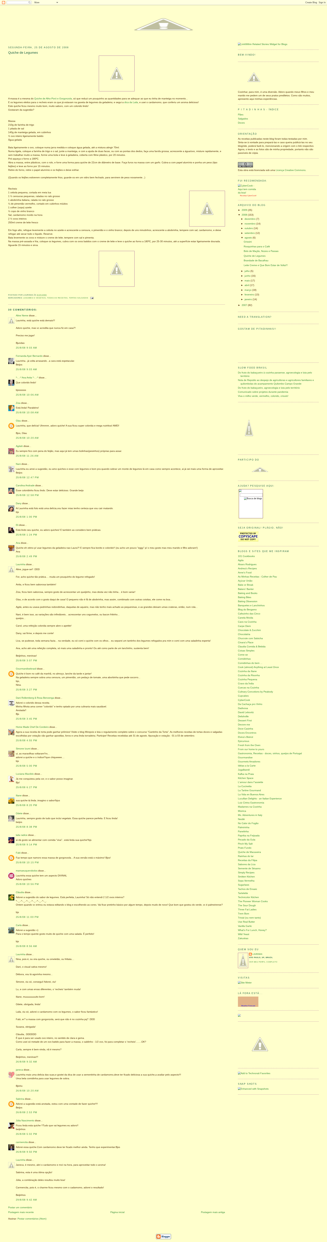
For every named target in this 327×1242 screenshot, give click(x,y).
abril (247, 285)
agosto (249, 237)
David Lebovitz (246, 712)
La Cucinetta (245, 786)
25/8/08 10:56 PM (27, 884)
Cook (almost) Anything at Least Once (258, 667)
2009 (245, 210)
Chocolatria (244, 634)
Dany (18, 503)
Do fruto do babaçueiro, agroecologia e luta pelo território (269, 388)
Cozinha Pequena (247, 679)
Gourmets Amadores (249, 761)
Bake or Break (245, 585)
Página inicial (117, 1212)
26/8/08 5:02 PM (26, 1134)
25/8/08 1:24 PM (26, 534)
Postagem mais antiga (213, 1212)
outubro (249, 228)
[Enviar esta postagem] (91, 298)
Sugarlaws (243, 885)
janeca (19, 1069)
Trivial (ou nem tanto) (249, 917)
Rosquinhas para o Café (257, 246)
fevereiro (250, 294)
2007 (245, 305)
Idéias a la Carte (247, 765)
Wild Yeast (243, 934)
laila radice (21, 835)
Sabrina (20, 1099)
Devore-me (244, 724)
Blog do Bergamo (247, 609)
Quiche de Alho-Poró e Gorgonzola (53, 98)
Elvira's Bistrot (245, 737)
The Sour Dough (247, 905)
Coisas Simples (246, 650)
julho (247, 271)
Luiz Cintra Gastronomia (251, 802)
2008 (245, 215)
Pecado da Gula (246, 839)
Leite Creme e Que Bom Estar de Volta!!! (266, 265)
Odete (19, 813)
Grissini (248, 241)
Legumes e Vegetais (34, 298)
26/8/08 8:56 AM (26, 946)
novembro (250, 223)
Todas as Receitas (57, 298)
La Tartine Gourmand (249, 790)
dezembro (250, 219)
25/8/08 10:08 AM (27, 412)
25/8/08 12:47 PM (27, 477)
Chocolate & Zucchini (249, 630)
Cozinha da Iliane (247, 671)
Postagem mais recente (21, 1212)
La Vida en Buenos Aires (251, 794)
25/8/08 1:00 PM (26, 517)
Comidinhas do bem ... (250, 663)
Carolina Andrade (25, 485)
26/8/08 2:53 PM (26, 1112)
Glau (18, 420)
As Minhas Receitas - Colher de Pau (257, 576)
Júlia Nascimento (25, 1120)
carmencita (22, 1142)
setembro (250, 233)
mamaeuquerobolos (26, 870)
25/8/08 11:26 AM (27, 456)
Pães (240, 114)
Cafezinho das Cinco (249, 613)
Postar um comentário (20, 1207)
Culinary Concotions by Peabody (255, 691)
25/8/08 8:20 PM (26, 805)
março (248, 290)
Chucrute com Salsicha (250, 638)
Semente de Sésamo (249, 868)
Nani (18, 464)
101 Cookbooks (246, 556)
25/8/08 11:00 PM (27, 917)
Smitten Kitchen (246, 876)
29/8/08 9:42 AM (26, 1200)
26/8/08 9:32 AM (26, 1061)
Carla (19, 925)
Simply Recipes (246, 872)
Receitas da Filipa (247, 860)
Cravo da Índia (246, 683)
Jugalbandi (244, 770)
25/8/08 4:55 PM (26, 740)
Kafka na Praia (246, 774)
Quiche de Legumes (23, 52)
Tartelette (243, 893)
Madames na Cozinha (250, 807)
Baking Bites (244, 597)
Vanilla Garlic (245, 926)
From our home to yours (251, 749)
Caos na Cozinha (247, 622)
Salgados (243, 118)
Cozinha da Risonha (249, 675)
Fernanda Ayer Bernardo (29, 356)
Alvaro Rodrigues (247, 564)
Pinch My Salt (245, 843)
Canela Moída (245, 617)
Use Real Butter (246, 922)
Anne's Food (245, 572)
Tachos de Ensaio (247, 889)
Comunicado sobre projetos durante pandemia (263, 392)
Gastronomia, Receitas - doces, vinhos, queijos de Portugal (270, 753)
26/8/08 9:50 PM (26, 1152)
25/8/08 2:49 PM (26, 556)
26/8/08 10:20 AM (27, 1090)
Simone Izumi (23, 748)
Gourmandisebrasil (26, 668)
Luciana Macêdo (25, 774)
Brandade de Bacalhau (256, 260)
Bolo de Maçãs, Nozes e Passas (261, 251)
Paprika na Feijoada (249, 835)
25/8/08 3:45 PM (26, 719)
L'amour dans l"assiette (250, 782)
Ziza (18, 403)
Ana (18, 543)
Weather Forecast (248, 1006)
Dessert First (245, 720)
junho (248, 276)
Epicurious (243, 741)
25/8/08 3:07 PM (26, 660)
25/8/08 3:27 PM (26, 689)
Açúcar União (245, 580)
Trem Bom (243, 913)
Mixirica (242, 811)
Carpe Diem (244, 626)
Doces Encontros (247, 733)
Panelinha (243, 831)
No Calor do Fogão (248, 823)
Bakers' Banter (246, 589)
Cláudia (20, 892)
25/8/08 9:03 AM (26, 348)
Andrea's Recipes (247, 568)
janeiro (249, 299)
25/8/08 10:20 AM (27, 438)
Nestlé (241, 819)
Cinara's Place (245, 642)
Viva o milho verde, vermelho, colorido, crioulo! (263, 396)
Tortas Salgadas (78, 298)
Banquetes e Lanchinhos (251, 605)
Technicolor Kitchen (248, 897)
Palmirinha (243, 827)
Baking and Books (247, 593)
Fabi (18, 853)
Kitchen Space (245, 778)
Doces (241, 123)
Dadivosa (243, 708)
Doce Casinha (245, 728)
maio (248, 280)
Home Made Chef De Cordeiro (32, 727)
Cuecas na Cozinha (248, 687)
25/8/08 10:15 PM (27, 862)
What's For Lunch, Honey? (252, 930)
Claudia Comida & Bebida (252, 646)
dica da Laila (131, 102)
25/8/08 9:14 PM (26, 844)
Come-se (243, 654)
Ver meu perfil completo (263, 962)
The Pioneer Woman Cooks (253, 901)
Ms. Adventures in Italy (250, 815)
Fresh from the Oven (249, 745)
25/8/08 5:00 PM (26, 766)
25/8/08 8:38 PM (26, 827)
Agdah (19, 446)
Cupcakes (243, 696)
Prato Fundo (244, 848)
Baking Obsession (247, 601)
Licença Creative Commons (291, 170)
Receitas (243, 196)
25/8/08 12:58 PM (27, 495)
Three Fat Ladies (247, 909)
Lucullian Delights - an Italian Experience (260, 798)
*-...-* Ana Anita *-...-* (27, 377)
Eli (17, 525)
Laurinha (20, 564)
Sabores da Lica (246, 864)
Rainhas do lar (246, 856)
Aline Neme (22, 315)
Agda (241, 560)
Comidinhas (244, 659)
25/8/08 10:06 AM (27, 395)
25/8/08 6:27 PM (26, 787)
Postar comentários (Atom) (32, 1218)
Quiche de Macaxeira (249, 852)
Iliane (19, 795)
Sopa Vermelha (246, 880)
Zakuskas (243, 938)
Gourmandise (245, 757)
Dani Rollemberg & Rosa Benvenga (35, 698)
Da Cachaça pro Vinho (250, 704)
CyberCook (251, 196)
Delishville (243, 716)
